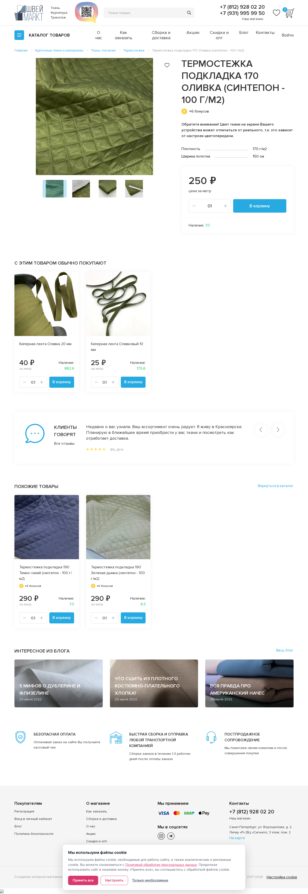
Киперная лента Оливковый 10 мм (117, 347)
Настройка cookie (282, 877)
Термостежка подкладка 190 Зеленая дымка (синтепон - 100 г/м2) (118, 573)
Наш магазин (252, 19)
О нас (98, 35)
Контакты (265, 32)
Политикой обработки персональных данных (161, 865)
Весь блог (285, 650)
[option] (94, 116)
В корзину (260, 206)
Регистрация (24, 811)
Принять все (83, 880)
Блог (244, 32)
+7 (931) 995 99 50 (241, 13)
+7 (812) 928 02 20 (241, 7)
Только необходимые (150, 880)
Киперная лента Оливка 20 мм (45, 344)
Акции (192, 32)
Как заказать (123, 35)
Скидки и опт (219, 35)
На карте (237, 838)
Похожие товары (36, 486)
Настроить (114, 880)
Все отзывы (64, 443)
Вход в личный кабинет (33, 819)
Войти (288, 35)
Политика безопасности (33, 834)
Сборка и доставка (161, 35)
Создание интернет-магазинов (39, 877)
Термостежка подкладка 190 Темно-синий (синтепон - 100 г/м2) (45, 573)
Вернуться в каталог (276, 485)
